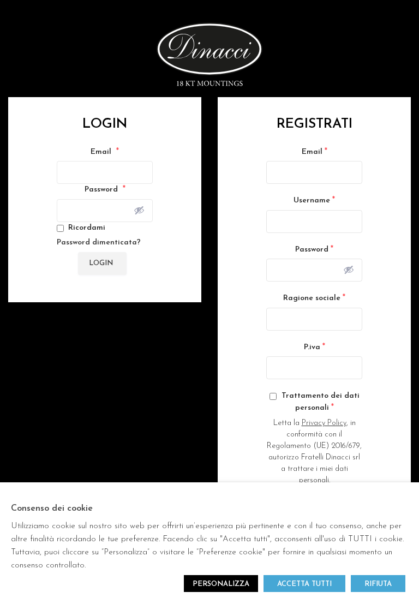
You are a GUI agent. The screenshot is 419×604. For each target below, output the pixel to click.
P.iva (314, 347)
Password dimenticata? (99, 242)
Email (105, 151)
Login (101, 263)
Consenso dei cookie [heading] (52, 508)
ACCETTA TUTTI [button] (304, 584)
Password (105, 189)
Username (314, 200)
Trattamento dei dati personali (319, 402)
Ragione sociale (314, 298)
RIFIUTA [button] (378, 584)
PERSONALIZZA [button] (221, 584)
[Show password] (139, 210)
